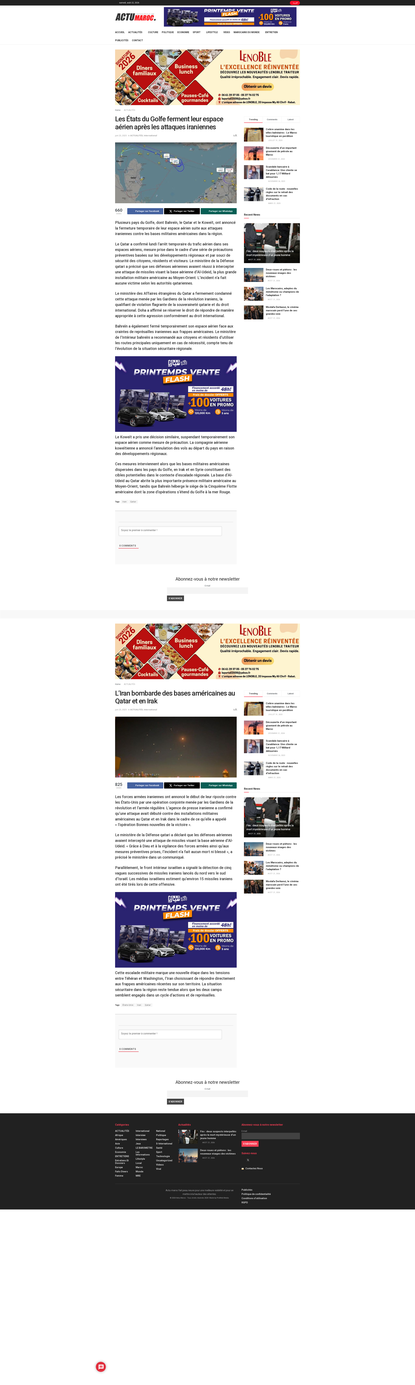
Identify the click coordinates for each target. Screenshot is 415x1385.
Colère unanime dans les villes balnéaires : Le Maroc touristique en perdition (281, 133)
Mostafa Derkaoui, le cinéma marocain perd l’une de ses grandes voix (282, 310)
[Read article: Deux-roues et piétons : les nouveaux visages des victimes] (253, 275)
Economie (183, 32)
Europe (119, 1167)
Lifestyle (212, 32)
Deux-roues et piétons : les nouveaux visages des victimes (281, 273)
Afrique (119, 1135)
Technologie (163, 1156)
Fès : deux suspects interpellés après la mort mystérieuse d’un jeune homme (218, 1135)
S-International (164, 1143)
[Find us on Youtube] (254, 1160)
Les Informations (143, 1153)
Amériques (121, 1139)
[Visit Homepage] (135, 17)
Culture (153, 32)
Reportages (162, 1139)
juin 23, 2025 (121, 135)
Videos (160, 1164)
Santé (159, 1148)
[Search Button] (298, 36)
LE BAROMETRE (144, 1148)
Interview (140, 1135)
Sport (197, 32)
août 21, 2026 (254, 260)
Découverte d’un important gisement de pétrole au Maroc (281, 151)
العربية (295, 3)
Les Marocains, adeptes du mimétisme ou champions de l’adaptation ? (282, 292)
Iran (125, 502)
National (160, 1131)
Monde (139, 1171)
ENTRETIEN (271, 32)
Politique (168, 32)
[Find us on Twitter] (248, 1160)
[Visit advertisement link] (230, 17)
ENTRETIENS (122, 1156)
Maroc (139, 1167)
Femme (119, 1175)
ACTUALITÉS (135, 32)
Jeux (138, 1143)
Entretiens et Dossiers (122, 1161)
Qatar (133, 502)
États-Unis (128, 1005)
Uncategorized (164, 1160)
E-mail (207, 585)
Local (139, 1163)
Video (226, 32)
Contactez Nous (254, 1168)
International (150, 135)
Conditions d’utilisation (254, 1198)
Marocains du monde (247, 32)
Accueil (120, 32)
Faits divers (121, 1171)
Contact (137, 40)
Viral (158, 1169)
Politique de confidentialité (256, 1194)
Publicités (121, 40)
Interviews (141, 1139)
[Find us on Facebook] (242, 1160)
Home (117, 110)
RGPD (245, 1202)
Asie (117, 1143)
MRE (138, 1175)
